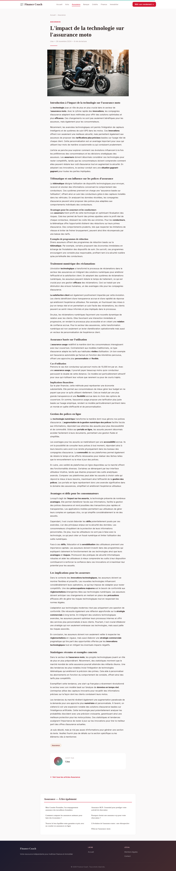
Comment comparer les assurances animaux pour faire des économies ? (63, 816)
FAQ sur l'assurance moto (101, 829)
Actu (67, 4)
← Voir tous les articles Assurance (65, 777)
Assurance (76, 4)
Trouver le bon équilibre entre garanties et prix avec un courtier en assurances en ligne (64, 824)
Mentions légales (131, 852)
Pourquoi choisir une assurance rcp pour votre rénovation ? (108, 816)
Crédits (95, 4)
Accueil (59, 4)
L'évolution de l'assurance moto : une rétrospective (110, 823)
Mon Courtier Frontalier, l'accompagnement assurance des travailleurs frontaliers (61, 808)
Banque (86, 4)
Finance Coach (31, 4)
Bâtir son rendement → (144, 4)
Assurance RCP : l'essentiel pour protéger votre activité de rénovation (108, 808)
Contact (127, 856)
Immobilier (114, 4)
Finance (104, 4)
